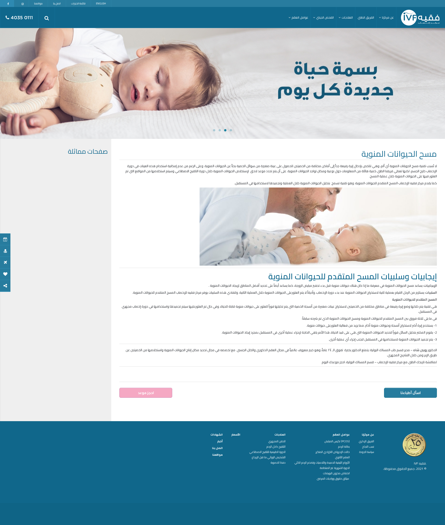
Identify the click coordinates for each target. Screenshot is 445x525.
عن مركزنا (368, 434)
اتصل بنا (57, 3)
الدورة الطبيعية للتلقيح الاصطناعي (267, 452)
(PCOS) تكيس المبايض (337, 441)
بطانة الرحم (344, 447)
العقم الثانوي (342, 457)
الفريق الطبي (366, 17)
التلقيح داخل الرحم (276, 447)
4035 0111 (21, 18)
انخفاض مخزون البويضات (336, 473)
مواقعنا (38, 3)
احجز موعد (146, 392)
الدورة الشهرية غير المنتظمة (335, 468)
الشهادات (216, 434)
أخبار (220, 441)
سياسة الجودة (366, 452)
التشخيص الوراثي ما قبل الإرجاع (269, 457)
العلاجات (280, 434)
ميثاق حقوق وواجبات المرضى (333, 478)
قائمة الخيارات (78, 3)
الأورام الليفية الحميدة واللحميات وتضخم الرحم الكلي (322, 463)
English (101, 3)
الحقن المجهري (277, 441)
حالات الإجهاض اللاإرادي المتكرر (333, 452)
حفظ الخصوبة (278, 463)
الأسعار (236, 434)
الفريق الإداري (366, 441)
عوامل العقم (341, 434)
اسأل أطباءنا (410, 392)
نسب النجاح (368, 447)
